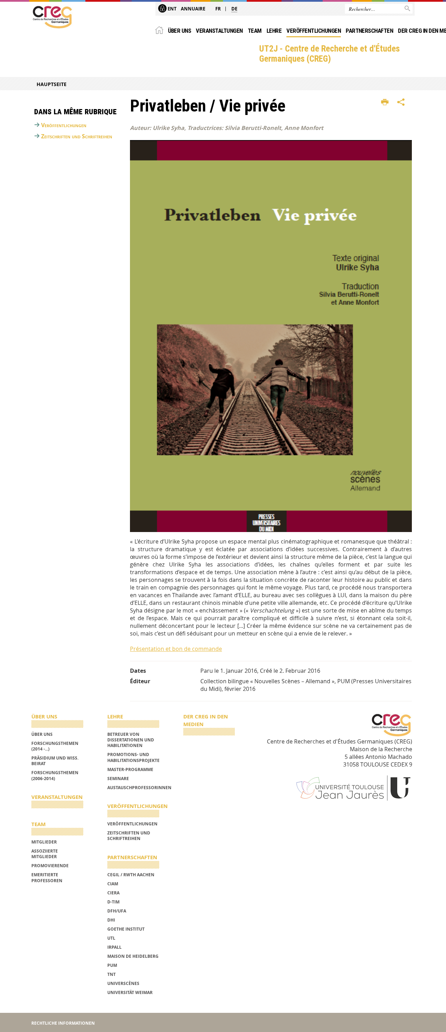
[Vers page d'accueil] (52, 17)
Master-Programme (130, 769)
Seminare (118, 778)
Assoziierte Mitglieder (44, 854)
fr (218, 9)
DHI (111, 920)
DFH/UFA (116, 911)
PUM (112, 965)
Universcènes (123, 983)
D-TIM (113, 902)
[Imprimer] (385, 102)
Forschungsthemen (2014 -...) (54, 746)
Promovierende (50, 866)
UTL (111, 938)
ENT (172, 9)
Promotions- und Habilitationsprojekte (133, 757)
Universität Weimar (130, 992)
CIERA (113, 893)
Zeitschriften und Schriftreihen (76, 136)
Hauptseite (52, 84)
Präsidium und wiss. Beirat (54, 761)
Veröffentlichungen (313, 30)
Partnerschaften (369, 30)
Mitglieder (44, 842)
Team (255, 30)
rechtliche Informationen (63, 1023)
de (234, 9)
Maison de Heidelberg (133, 956)
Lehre (274, 30)
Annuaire (193, 9)
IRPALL (114, 947)
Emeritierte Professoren (46, 877)
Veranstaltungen (219, 30)
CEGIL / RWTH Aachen (130, 875)
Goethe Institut (126, 929)
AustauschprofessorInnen (139, 788)
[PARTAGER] (401, 102)
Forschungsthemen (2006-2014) (54, 775)
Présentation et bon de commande (176, 649)
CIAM (112, 884)
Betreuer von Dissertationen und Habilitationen (130, 740)
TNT (111, 974)
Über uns (179, 30)
